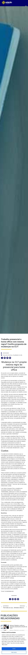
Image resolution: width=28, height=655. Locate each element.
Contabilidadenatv (9, 591)
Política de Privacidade (10, 639)
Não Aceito (14, 652)
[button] (2, 358)
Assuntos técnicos (7, 355)
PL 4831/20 (5, 394)
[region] (14, 642)
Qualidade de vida (17, 355)
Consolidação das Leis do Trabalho (13, 387)
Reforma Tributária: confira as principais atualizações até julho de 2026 (18, 627)
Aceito (14, 648)
